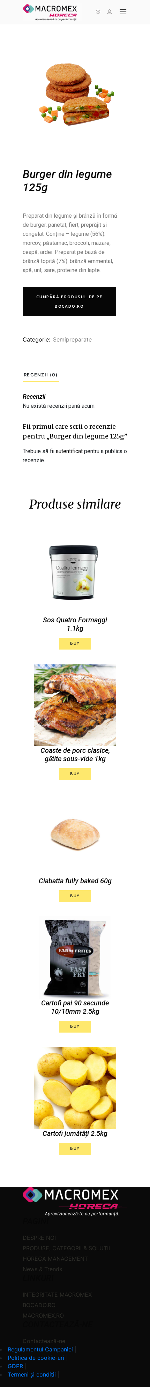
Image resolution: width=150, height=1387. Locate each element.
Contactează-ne (44, 1340)
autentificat (69, 451)
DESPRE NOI (39, 1237)
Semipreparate (72, 339)
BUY (75, 643)
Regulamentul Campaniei (40, 1349)
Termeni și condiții (32, 1374)
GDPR (15, 1366)
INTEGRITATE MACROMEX (57, 1294)
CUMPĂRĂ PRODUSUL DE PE (69, 302)
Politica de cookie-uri (36, 1357)
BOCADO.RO (39, 1305)
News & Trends (42, 1269)
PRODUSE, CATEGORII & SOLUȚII (66, 1248)
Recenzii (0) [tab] (41, 374)
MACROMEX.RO (43, 1315)
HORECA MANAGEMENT (55, 1258)
